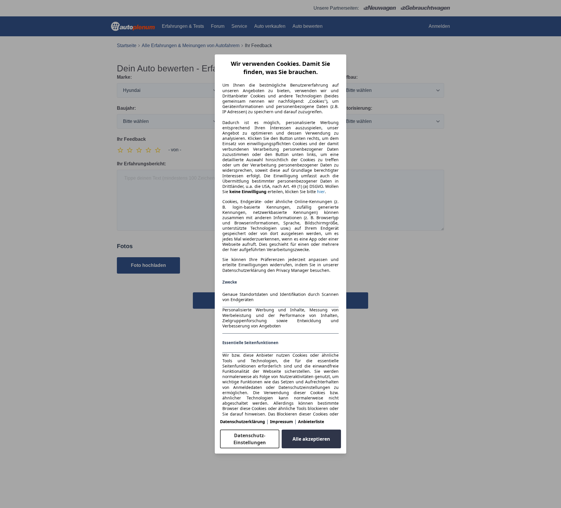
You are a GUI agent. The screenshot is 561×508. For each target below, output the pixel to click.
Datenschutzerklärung (242, 421)
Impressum (281, 421)
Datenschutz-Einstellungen (249, 439)
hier (321, 191)
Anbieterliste (311, 421)
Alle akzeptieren (311, 439)
